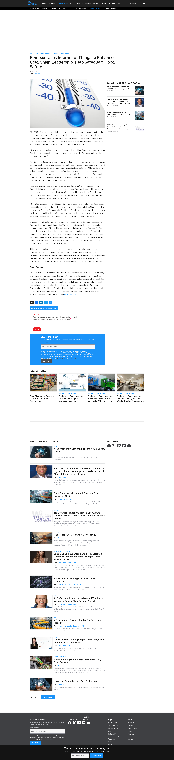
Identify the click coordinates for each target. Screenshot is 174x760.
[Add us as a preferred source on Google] (50, 302)
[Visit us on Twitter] (114, 445)
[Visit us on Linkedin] (119, 445)
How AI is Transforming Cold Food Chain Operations (75, 580)
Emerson (37, 74)
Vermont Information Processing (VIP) (71, 626)
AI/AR (56, 446)
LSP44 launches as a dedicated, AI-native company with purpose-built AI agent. (79, 688)
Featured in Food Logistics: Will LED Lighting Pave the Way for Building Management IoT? (130, 398)
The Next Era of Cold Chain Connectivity (75, 534)
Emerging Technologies (61, 53)
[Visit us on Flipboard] (124, 445)
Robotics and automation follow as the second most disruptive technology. (76, 459)
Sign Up (46, 361)
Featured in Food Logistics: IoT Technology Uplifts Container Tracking (71, 398)
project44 (61, 684)
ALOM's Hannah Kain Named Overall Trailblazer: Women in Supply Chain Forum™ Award (79, 599)
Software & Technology (40, 53)
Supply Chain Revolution (67, 562)
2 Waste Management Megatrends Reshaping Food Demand (77, 661)
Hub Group (62, 477)
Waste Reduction (60, 657)
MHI (59, 455)
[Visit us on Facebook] (109, 445)
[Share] (36, 302)
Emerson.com (70, 294)
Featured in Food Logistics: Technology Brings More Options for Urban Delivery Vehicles (100, 398)
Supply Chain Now (64, 646)
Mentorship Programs (62, 551)
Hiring (56, 510)
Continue (97, 755)
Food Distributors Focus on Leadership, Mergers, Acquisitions (42, 398)
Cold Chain (34, 393)
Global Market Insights (66, 499)
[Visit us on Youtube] (129, 445)
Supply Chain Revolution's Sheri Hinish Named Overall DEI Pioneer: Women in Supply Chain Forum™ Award (78, 557)
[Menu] (144, 3)
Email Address (46, 343)
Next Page (48, 697)
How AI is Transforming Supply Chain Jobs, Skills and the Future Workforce (79, 641)
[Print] (32, 302)
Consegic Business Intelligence (69, 584)
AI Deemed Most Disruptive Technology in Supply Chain (118, 88)
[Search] (139, 3)
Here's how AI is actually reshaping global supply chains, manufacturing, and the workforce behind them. (78, 649)
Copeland (61, 538)
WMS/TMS (57, 466)
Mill (59, 665)
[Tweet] (46, 302)
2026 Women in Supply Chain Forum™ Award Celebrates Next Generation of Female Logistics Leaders (119, 127)
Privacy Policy (73, 358)
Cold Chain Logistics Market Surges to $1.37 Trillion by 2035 (119, 113)
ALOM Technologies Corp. (67, 604)
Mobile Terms (61, 358)
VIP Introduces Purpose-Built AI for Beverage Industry (77, 621)
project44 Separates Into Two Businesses (75, 681)
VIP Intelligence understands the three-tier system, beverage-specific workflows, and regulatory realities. (78, 630)
